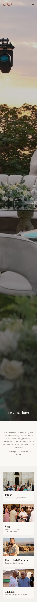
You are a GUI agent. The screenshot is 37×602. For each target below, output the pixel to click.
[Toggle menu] (33, 4)
